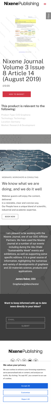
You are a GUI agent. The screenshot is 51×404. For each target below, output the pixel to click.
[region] (25, 382)
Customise (25, 393)
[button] (45, 4)
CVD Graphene (23, 115)
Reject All (26, 399)
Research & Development (22, 125)
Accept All (25, 386)
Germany (15, 121)
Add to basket (17, 94)
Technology (20, 118)
